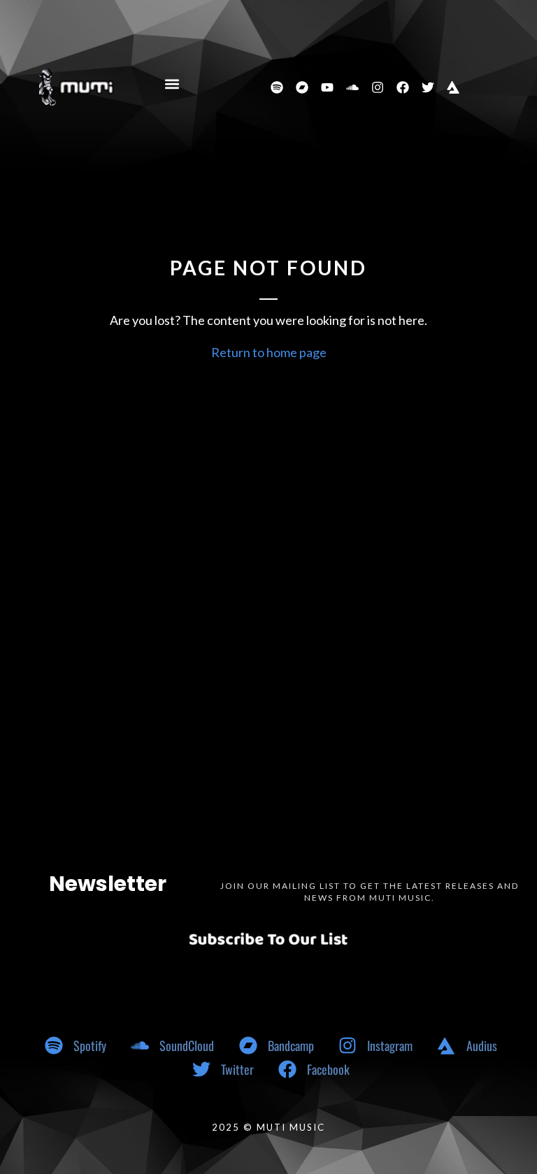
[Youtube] (327, 87)
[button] (172, 84)
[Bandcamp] (302, 87)
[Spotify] (276, 87)
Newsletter (107, 884)
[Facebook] (402, 87)
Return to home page (269, 352)
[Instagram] (377, 87)
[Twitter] (428, 87)
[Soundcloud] (352, 87)
